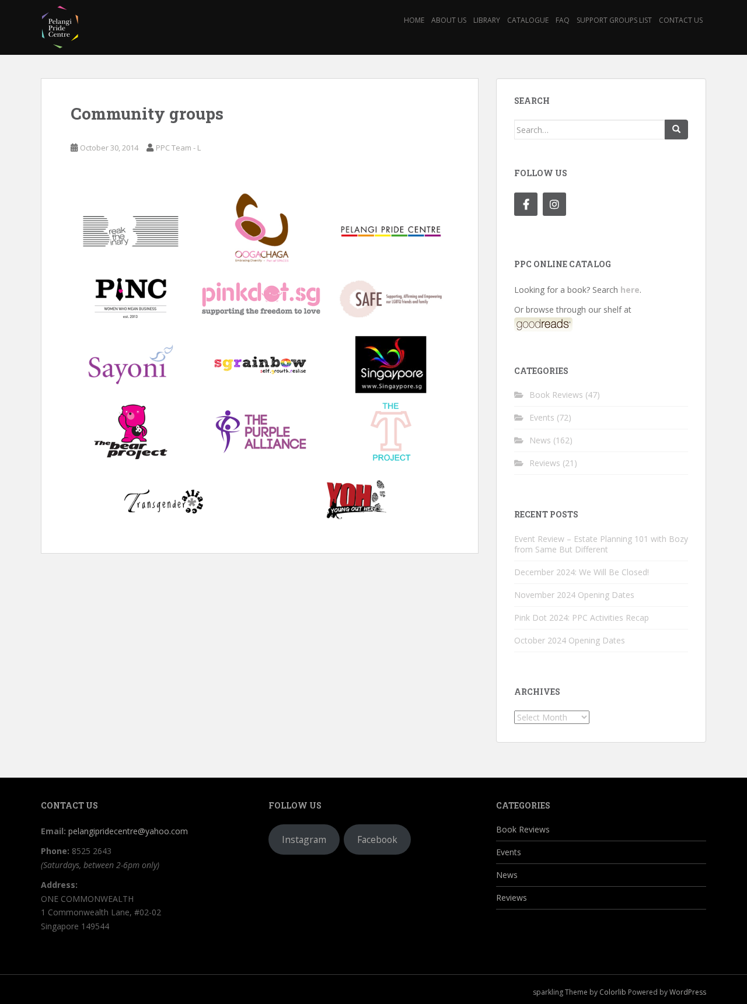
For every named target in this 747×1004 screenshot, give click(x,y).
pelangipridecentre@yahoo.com (128, 831)
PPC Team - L (178, 147)
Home (414, 20)
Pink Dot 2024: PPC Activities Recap (581, 617)
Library (486, 20)
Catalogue (528, 20)
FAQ (563, 20)
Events (541, 417)
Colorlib (612, 992)
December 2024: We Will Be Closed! (581, 572)
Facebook (377, 839)
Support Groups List (614, 20)
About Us (448, 20)
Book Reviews (556, 394)
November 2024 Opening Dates (574, 594)
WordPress (687, 992)
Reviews (544, 462)
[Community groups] (260, 357)
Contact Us (681, 20)
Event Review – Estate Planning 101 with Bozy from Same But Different (601, 544)
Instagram (304, 839)
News (540, 440)
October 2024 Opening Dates (569, 640)
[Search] (676, 129)
